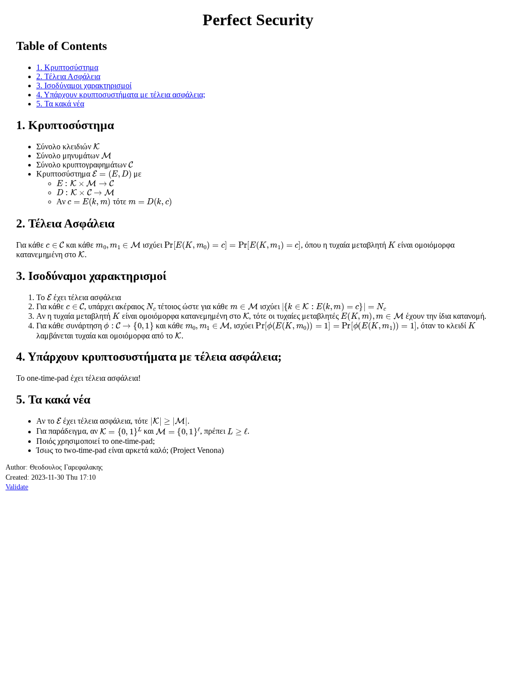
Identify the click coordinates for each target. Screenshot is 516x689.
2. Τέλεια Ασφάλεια (68, 76)
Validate (17, 487)
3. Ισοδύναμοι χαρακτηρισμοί (84, 85)
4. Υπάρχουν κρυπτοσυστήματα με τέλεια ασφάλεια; (120, 94)
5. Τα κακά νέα (60, 103)
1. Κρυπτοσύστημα (67, 67)
